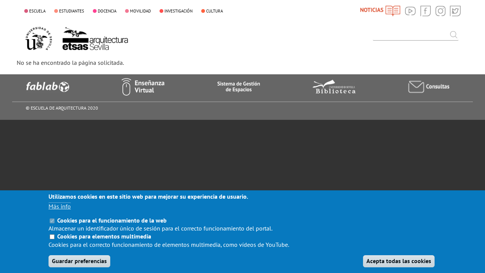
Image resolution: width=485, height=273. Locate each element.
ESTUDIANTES (71, 11)
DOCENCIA (107, 11)
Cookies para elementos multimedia (104, 236)
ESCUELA (37, 11)
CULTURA (214, 11)
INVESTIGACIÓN (178, 11)
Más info (59, 206)
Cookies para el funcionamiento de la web (112, 220)
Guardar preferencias (79, 261)
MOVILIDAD (140, 11)
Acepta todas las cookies (398, 261)
